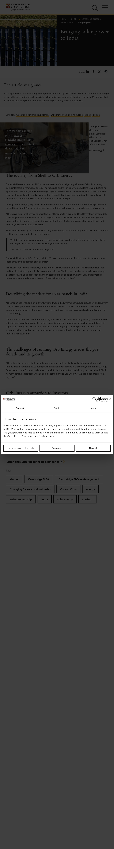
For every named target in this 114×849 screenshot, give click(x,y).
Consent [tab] (20, 408)
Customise (57, 447)
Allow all (93, 447)
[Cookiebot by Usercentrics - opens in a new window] (98, 399)
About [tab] (94, 408)
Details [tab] (57, 408)
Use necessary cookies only (21, 447)
